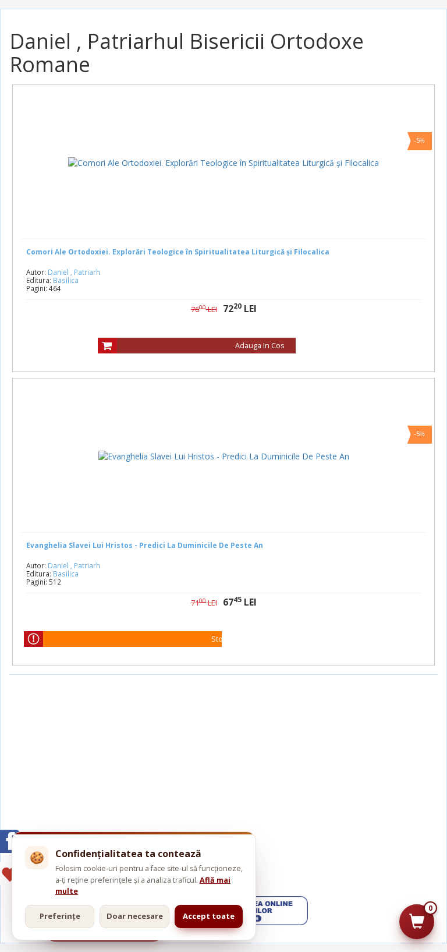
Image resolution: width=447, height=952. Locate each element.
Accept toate (209, 916)
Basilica (66, 280)
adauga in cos (259, 346)
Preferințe (60, 916)
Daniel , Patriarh (74, 272)
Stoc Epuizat (232, 639)
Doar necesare (135, 916)
